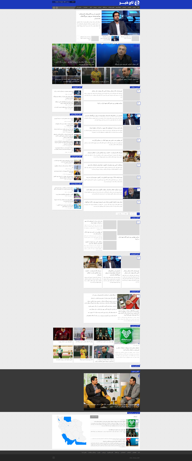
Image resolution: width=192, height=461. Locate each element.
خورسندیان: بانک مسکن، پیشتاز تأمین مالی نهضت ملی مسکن (107, 91)
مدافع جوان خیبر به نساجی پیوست (69, 81)
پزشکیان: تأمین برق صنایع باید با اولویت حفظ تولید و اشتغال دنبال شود (105, 165)
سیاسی (134, 7)
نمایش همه (114, 449)
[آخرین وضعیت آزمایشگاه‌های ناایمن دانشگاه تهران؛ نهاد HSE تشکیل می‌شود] (67, 103)
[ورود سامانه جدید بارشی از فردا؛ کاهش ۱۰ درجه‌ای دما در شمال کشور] (67, 206)
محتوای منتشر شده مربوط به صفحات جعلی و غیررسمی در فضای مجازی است (109, 421)
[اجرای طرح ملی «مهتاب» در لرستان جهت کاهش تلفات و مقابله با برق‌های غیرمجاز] (67, 177)
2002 (125, 213)
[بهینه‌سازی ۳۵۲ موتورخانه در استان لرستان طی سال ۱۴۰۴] (67, 172)
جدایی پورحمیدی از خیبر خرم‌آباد (86, 359)
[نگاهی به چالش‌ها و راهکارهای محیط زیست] (67, 195)
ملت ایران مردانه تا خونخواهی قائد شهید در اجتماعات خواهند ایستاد (105, 128)
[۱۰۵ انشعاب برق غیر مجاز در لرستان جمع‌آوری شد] (67, 167)
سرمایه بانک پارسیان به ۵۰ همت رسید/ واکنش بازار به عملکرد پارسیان (105, 152)
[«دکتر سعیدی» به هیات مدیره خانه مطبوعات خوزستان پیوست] (67, 125)
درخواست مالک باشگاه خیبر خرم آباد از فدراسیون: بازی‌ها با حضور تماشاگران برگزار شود (104, 361)
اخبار (91, 7)
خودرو (99, 452)
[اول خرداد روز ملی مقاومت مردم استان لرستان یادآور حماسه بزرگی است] (67, 130)
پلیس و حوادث (111, 7)
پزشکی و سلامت (92, 452)
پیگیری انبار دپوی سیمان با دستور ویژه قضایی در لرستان (103, 298)
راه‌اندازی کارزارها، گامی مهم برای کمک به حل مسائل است (102, 309)
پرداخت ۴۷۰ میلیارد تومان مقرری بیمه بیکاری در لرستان (114, 441)
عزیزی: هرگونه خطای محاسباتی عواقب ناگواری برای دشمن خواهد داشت (104, 189)
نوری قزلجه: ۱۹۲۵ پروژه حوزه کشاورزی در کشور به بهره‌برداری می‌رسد (104, 177)
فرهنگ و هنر (118, 7)
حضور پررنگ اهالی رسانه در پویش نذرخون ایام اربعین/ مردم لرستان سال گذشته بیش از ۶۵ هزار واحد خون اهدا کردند (128, 313)
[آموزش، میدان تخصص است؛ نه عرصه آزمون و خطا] (67, 120)
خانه (138, 7)
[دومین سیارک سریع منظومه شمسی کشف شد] (67, 108)
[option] (108, 22)
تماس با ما (79, 7)
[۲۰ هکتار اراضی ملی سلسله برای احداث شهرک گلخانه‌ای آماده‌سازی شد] (67, 201)
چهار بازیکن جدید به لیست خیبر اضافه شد (82, 64)
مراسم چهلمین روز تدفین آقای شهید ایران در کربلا (110, 103)
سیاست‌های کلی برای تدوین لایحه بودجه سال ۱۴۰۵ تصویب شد (102, 312)
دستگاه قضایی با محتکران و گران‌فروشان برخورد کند (104, 295)
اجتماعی (124, 7)
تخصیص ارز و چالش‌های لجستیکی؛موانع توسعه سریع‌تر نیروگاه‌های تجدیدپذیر (103, 115)
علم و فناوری (110, 452)
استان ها (85, 7)
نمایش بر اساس (95, 416)
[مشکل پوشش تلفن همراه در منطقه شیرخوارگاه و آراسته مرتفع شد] (67, 98)
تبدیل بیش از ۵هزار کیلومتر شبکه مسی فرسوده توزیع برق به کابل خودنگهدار (103, 202)
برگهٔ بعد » (119, 213)
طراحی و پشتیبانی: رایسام (135, 457)
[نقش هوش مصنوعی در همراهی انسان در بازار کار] (67, 92)
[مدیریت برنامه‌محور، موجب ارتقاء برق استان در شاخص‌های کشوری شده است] (67, 162)
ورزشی (94, 7)
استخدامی (123, 452)
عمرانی (99, 7)
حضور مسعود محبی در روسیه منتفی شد (64, 359)
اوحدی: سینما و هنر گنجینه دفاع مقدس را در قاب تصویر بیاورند (102, 306)
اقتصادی (129, 7)
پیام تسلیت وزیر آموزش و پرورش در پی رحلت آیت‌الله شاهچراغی (101, 315)
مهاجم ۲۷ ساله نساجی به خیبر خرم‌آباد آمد (97, 81)
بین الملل (105, 7)
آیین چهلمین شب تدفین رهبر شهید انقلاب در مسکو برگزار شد (107, 140)
